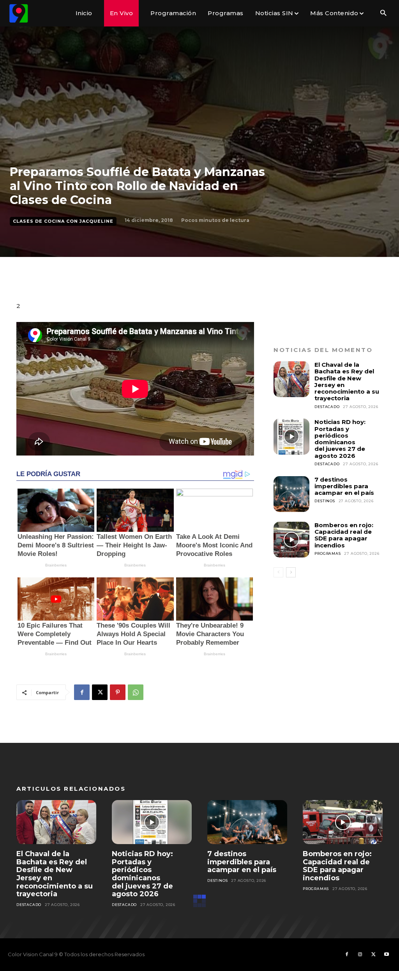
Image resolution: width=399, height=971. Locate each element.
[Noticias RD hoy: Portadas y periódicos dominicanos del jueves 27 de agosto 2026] (291, 436)
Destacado (326, 407)
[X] (100, 692)
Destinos (324, 501)
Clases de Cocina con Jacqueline (63, 221)
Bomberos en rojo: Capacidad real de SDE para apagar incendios (343, 535)
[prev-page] (278, 572)
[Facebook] (82, 692)
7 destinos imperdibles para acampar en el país (344, 486)
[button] (383, 13)
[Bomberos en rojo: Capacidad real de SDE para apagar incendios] (291, 540)
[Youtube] (386, 954)
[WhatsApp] (135, 692)
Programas (327, 553)
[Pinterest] (117, 692)
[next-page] (291, 572)
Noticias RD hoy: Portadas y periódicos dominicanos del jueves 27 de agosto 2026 (339, 438)
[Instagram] (360, 954)
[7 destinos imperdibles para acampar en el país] (291, 494)
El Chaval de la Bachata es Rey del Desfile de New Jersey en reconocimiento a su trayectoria (346, 381)
